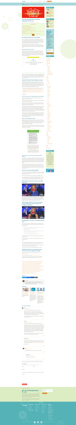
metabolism (30, 269)
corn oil (41, 261)
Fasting (48, 107)
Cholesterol (48, 87)
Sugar (48, 142)
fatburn (26, 264)
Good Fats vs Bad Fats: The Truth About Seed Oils (51, 10)
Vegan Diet (48, 70)
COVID (48, 111)
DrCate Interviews (48, 148)
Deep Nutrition (29, 263)
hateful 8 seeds (31, 266)
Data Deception (48, 63)
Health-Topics (23, 4)
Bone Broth (48, 90)
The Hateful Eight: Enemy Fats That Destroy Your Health (51, 13)
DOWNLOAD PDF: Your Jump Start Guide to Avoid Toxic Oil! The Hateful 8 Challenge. (31, 33)
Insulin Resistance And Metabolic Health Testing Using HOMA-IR (40, 293)
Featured (47, 77)
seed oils (23, 271)
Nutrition (47, 135)
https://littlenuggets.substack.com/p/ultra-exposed (37, 342)
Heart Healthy (40, 266)
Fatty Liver (48, 125)
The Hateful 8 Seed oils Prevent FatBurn (26, 25)
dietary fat (33, 263)
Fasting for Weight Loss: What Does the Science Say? (33, 293)
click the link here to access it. (36, 255)
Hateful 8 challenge (25, 266)
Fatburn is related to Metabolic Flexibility (27, 28)
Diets (47, 64)
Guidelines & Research (49, 143)
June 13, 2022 (36, 233)
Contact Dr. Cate (37, 406)
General (47, 145)
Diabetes (48, 110)
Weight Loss (27, 4)
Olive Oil (48, 98)
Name (23, 366)
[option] (33, 62)
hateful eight (36, 266)
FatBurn (47, 76)
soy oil (27, 271)
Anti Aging (48, 104)
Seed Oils (47, 80)
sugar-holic (30, 271)
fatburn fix (35, 264)
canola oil (38, 261)
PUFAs (48, 81)
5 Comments (37, 22)
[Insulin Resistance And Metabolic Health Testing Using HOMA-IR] (40, 289)
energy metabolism (39, 263)
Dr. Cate (28, 22)
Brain (48, 108)
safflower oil (41, 269)
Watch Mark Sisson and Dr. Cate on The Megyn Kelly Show (28, 30)
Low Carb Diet (49, 71)
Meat (48, 101)
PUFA (38, 269)
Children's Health (48, 60)
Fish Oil (48, 139)
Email (34, 366)
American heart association (28, 261)
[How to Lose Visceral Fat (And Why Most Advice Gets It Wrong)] (25, 289)
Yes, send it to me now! (45, 393)
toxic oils (39, 271)
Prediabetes (48, 115)
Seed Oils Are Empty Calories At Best (26, 26)
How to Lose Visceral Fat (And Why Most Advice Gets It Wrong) (25, 293)
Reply (43, 318)
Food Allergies (49, 122)
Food (47, 84)
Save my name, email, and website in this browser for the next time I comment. (33, 372)
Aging (48, 129)
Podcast (47, 132)
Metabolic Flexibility (25, 269)
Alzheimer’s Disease (49, 121)
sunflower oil (34, 271)
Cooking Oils (48, 94)
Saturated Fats (49, 138)
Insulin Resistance (49, 126)
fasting (23, 264)
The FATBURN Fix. (39, 257)
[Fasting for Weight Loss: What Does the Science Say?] (33, 289)
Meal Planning (49, 86)
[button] (52, 1)
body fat (34, 261)
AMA (23, 261)
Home (29, 406)
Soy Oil (48, 97)
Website (23, 369)
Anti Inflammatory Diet (50, 74)
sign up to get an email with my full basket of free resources (33, 149)
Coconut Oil (48, 91)
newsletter (34, 269)
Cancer (48, 118)
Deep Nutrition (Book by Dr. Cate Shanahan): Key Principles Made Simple (51, 411)
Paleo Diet (48, 67)
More (33, 34)
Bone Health (48, 128)
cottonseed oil (24, 263)
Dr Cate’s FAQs (50, 417)
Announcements (48, 59)
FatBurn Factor (30, 264)
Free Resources (50, 419)
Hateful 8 (38, 264)
